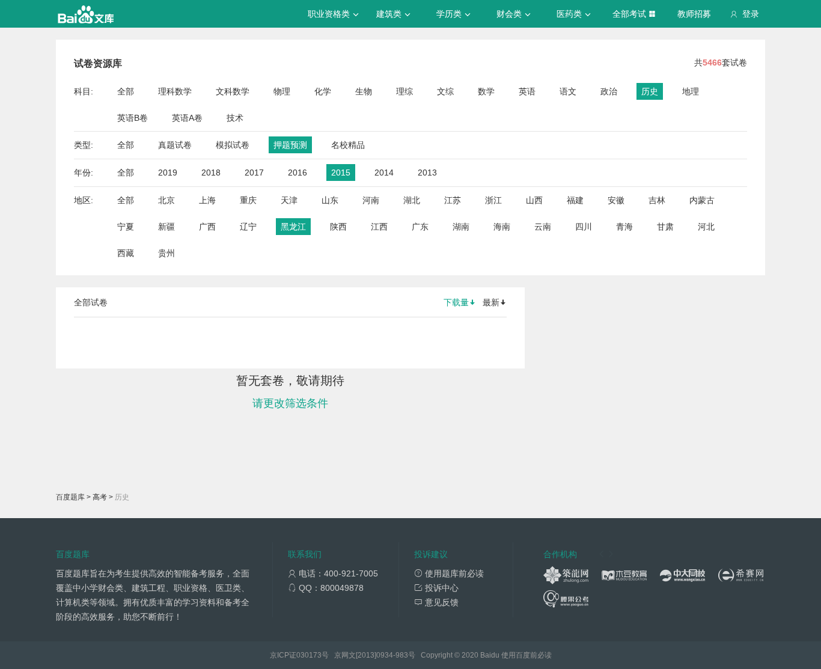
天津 (289, 200)
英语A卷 (187, 118)
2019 (167, 172)
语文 (568, 91)
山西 (534, 200)
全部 (125, 91)
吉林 (657, 200)
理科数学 (175, 91)
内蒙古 (702, 200)
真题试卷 (175, 145)
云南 (542, 226)
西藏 (125, 253)
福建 (575, 200)
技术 (235, 118)
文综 (445, 91)
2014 (384, 172)
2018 (211, 172)
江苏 (452, 200)
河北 (706, 226)
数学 (486, 91)
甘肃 (665, 226)
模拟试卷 (232, 145)
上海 (207, 200)
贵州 (166, 253)
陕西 (338, 226)
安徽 (616, 200)
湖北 (411, 200)
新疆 (166, 226)
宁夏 (125, 226)
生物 (363, 91)
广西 (207, 226)
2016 (297, 172)
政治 (608, 91)
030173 (309, 655)
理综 (404, 91)
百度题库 (70, 497)
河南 (370, 200)
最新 (491, 302)
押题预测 (290, 145)
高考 (100, 497)
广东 (420, 226)
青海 (624, 226)
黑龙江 (293, 226)
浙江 (493, 200)
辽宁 (248, 226)
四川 (583, 226)
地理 (690, 91)
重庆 (248, 200)
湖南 (461, 226)
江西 (379, 226)
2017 (254, 172)
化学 (322, 91)
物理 (281, 91)
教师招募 (694, 14)
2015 (340, 172)
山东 (330, 200)
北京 (166, 200)
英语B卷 (132, 118)
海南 (501, 226)
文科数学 (232, 91)
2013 (427, 172)
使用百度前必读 (526, 655)
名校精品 (348, 145)
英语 (527, 91)
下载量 (456, 302)
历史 (649, 91)
